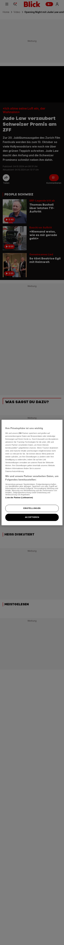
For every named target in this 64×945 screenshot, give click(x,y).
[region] (32, 472)
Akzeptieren (32, 517)
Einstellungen (31, 508)
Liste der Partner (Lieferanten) (19, 497)
